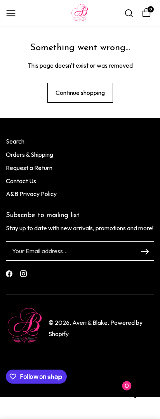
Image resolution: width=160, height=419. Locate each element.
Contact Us (21, 181)
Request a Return (29, 168)
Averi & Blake (90, 322)
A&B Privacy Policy (31, 194)
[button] (11, 13)
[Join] (145, 251)
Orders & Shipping (29, 154)
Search (15, 141)
